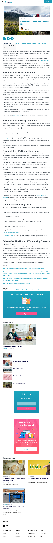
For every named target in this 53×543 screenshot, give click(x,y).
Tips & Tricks (17, 43)
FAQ (41, 536)
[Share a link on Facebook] (4, 38)
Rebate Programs (26, 43)
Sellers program (31, 536)
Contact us (17, 536)
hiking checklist (45, 60)
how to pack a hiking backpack (11, 232)
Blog (16, 539)
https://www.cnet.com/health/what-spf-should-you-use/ (16, 283)
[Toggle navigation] (2, 2)
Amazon (44, 43)
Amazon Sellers (36, 43)
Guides (41, 539)
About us (17, 533)
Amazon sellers (6, 539)
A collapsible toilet (8, 235)
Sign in (4, 536)
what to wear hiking (17, 115)
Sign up (26, 314)
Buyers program (31, 533)
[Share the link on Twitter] (8, 38)
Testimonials (43, 533)
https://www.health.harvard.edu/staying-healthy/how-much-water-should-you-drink (23, 268)
